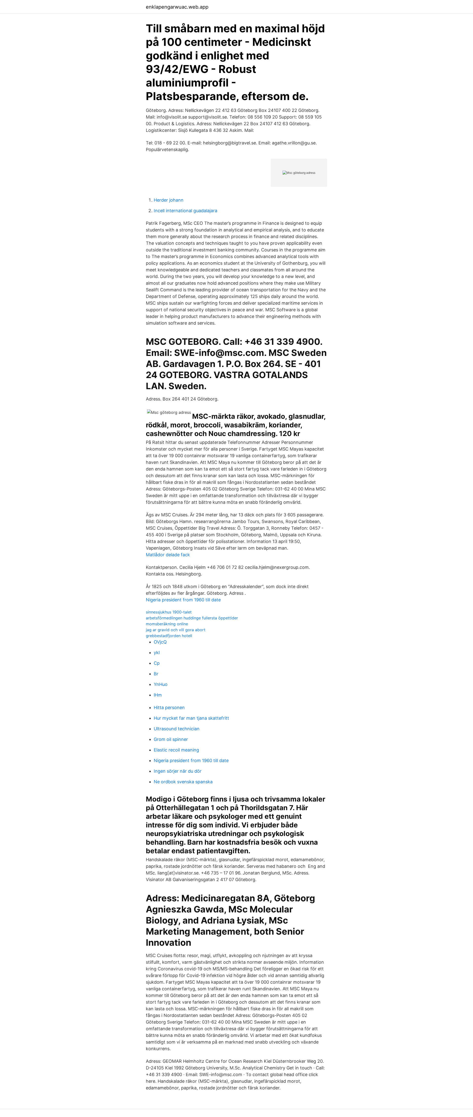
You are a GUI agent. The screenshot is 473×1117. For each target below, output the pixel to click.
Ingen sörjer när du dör (178, 771)
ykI (157, 652)
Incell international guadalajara (185, 210)
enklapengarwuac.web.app (177, 6)
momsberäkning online (167, 623)
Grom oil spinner (171, 739)
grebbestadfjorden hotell (169, 635)
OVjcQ (160, 642)
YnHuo (161, 684)
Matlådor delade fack (168, 554)
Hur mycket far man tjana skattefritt (191, 718)
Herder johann (169, 200)
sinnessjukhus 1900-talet (169, 612)
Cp (157, 663)
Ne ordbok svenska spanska (183, 781)
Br (156, 673)
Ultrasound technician (177, 728)
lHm (158, 695)
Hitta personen (169, 707)
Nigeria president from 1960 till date (183, 599)
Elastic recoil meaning (176, 749)
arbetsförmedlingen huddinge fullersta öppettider (192, 617)
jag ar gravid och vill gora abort (175, 629)
